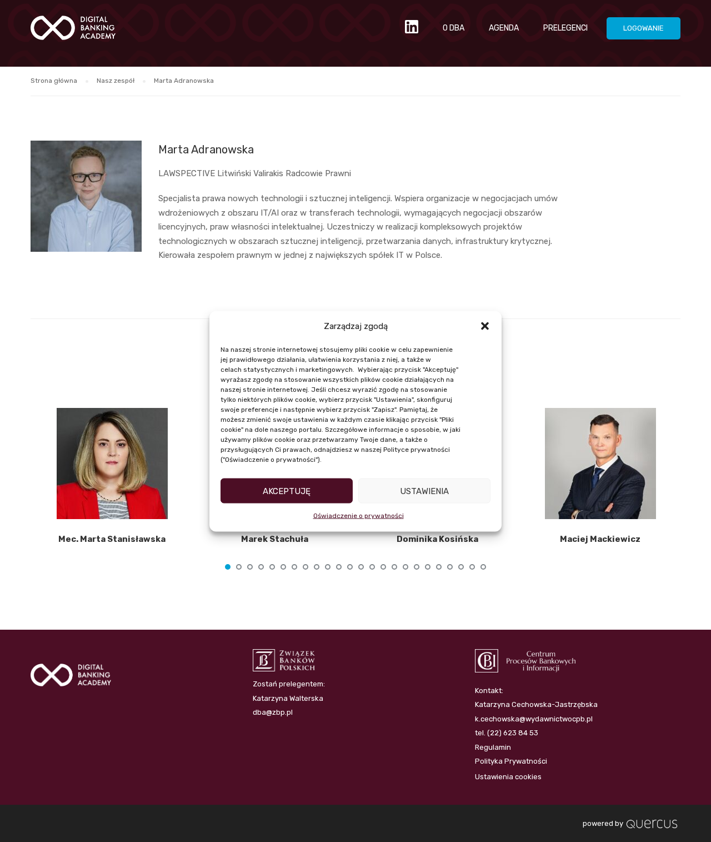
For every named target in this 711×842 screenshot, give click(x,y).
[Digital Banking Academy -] (73, 33)
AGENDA (504, 28)
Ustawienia (424, 491)
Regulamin (493, 747)
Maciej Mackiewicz (600, 539)
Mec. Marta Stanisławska (112, 539)
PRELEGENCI (565, 28)
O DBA (453, 28)
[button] (484, 326)
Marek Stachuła (274, 539)
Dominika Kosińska (437, 539)
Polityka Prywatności (511, 761)
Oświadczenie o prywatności (358, 516)
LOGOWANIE (643, 28)
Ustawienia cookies (508, 777)
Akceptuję (287, 491)
